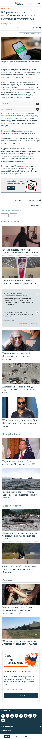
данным (7, 131)
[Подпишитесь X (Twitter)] (12, 716)
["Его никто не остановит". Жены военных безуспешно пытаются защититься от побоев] (21, 594)
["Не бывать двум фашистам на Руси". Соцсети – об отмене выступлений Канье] (21, 407)
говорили (5, 116)
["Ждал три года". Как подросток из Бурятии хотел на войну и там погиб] (21, 628)
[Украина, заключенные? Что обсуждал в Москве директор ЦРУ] (21, 448)
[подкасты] (16, 736)
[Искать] (35, 736)
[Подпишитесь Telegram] (21, 716)
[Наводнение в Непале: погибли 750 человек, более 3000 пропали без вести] (21, 520)
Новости (5, 8)
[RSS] (30, 716)
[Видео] (26, 736)
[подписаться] (3, 720)
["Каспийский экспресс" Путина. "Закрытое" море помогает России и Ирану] (21, 479)
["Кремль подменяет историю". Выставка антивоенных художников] (21, 236)
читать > (11, 187)
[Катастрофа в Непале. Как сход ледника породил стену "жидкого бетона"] (21, 373)
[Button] (19, 28)
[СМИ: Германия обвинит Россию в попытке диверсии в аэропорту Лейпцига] (21, 553)
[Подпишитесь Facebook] (7, 716)
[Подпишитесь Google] (3, 716)
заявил (24, 166)
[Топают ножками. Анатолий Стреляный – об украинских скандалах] (21, 340)
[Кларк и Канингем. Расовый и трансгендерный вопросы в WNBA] (21, 267)
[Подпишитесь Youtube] (16, 716)
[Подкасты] (35, 716)
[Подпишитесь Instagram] (25, 716)
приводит (28, 77)
